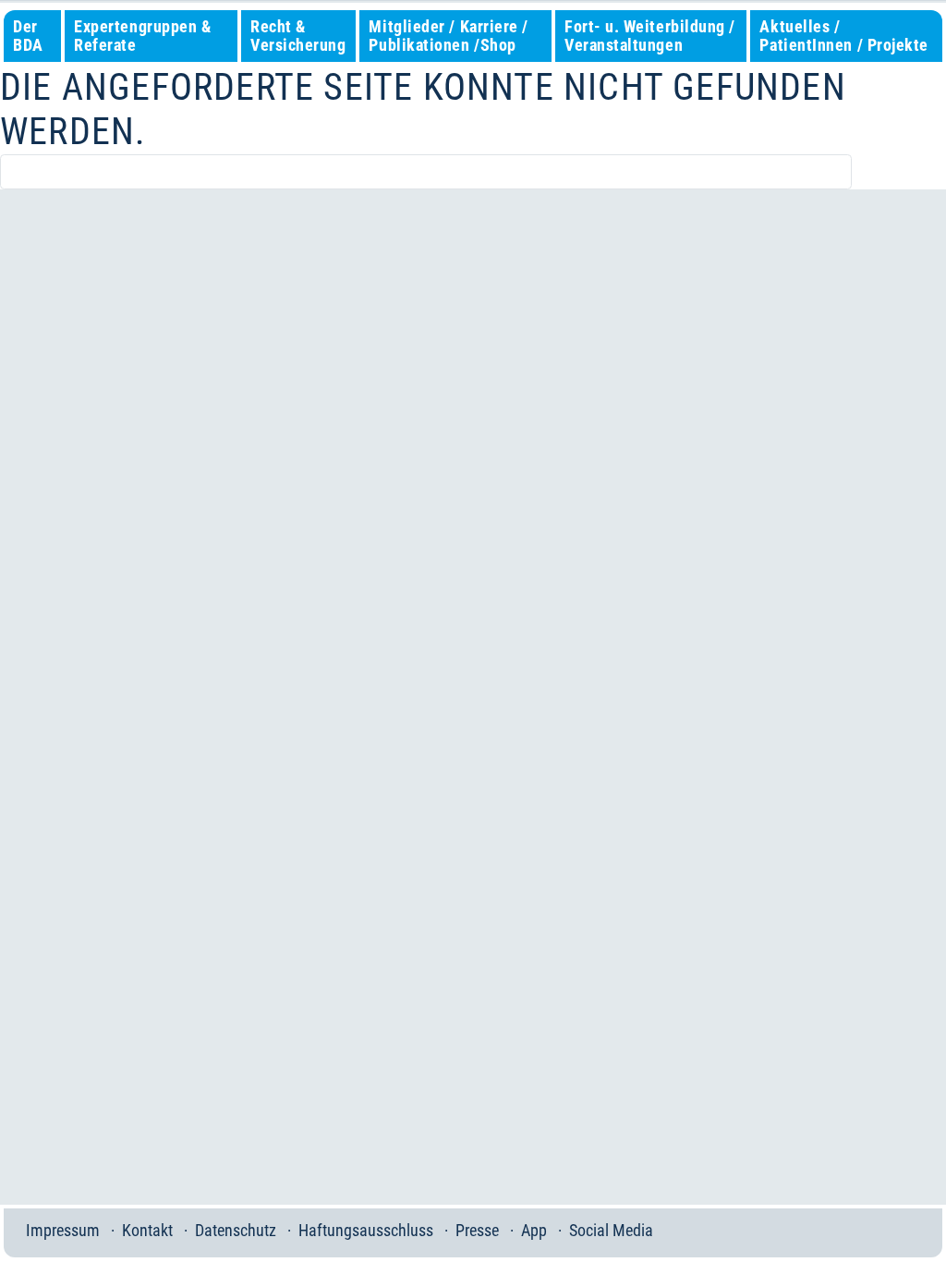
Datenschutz (235, 1230)
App (534, 1230)
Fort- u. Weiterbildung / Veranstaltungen (649, 36)
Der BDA (28, 36)
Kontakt (147, 1230)
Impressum (63, 1230)
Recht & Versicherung (298, 36)
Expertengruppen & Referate (142, 36)
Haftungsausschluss (365, 1230)
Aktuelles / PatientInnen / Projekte (843, 36)
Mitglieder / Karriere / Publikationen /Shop (448, 36)
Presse (477, 1230)
